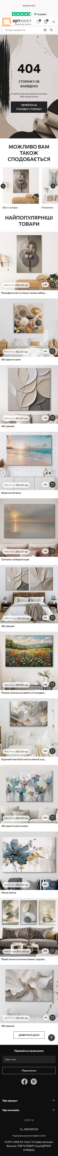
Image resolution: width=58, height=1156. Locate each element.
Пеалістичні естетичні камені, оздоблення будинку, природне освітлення (23, 959)
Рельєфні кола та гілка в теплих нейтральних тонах (23, 292)
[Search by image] (45, 29)
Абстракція (7, 426)
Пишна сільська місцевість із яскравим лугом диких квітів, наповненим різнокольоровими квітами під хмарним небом (23, 692)
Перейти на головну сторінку (29, 107)
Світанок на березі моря (15, 559)
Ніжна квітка (8, 892)
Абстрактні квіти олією (14, 825)
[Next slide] (53, 186)
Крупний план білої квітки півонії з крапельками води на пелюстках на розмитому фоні (23, 759)
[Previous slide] (3, 186)
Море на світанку (11, 492)
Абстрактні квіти (11, 359)
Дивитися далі (29, 1034)
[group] (20, 188)
